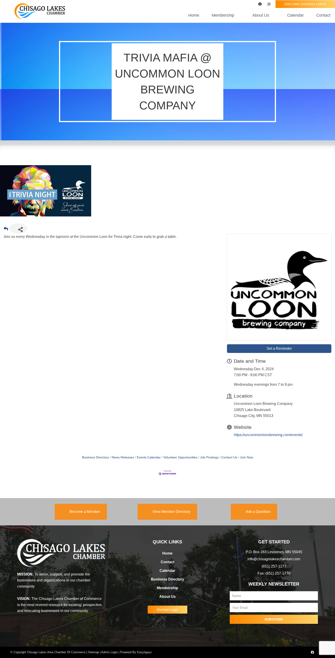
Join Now (246, 457)
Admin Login (109, 652)
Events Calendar (149, 457)
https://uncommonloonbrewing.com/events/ (268, 435)
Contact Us (229, 457)
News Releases (123, 457)
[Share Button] (18, 228)
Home (193, 15)
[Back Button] (6, 230)
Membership (167, 588)
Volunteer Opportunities (180, 457)
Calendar (295, 15)
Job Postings (209, 457)
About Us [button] (260, 15)
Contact (323, 15)
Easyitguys (144, 652)
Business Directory (95, 457)
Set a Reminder (279, 348)
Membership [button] (223, 15)
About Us (167, 597)
